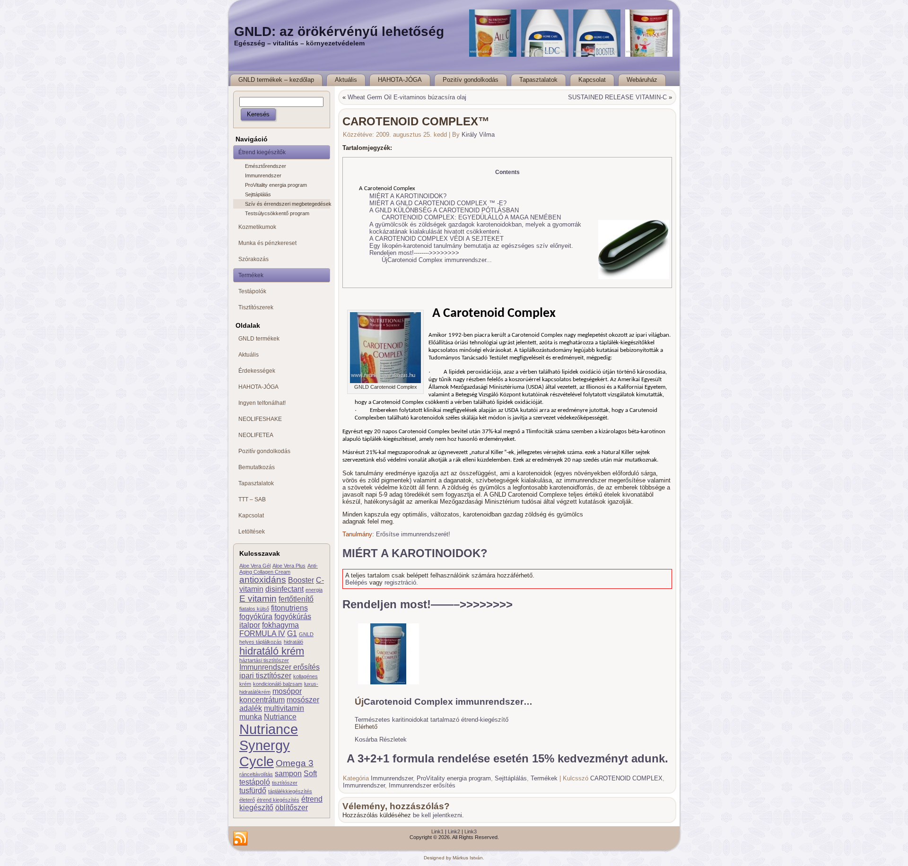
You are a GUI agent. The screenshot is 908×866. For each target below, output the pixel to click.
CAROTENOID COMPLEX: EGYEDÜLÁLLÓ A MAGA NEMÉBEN (471, 217)
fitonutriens (289, 608)
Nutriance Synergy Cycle (268, 745)
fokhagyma (280, 625)
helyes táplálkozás (260, 642)
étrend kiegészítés (278, 800)
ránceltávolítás (256, 774)
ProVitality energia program (276, 185)
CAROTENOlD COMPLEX (626, 778)
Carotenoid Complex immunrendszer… (448, 702)
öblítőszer (291, 808)
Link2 (454, 831)
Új (384, 259)
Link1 (437, 831)
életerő (247, 800)
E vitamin (258, 599)
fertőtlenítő (296, 599)
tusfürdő (252, 791)
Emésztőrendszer (265, 166)
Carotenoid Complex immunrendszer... (439, 259)
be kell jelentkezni (437, 815)
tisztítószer (284, 783)
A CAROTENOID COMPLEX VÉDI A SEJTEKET (436, 238)
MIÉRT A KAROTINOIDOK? (407, 196)
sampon (288, 774)
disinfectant (284, 589)
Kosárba (366, 739)
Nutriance (280, 717)
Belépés (356, 582)
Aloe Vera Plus (289, 566)
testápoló (254, 782)
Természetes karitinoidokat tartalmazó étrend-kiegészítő (431, 719)
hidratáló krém (271, 651)
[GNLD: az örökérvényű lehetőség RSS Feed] (240, 838)
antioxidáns (262, 580)
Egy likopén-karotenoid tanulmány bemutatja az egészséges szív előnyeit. (471, 245)
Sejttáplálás (258, 194)
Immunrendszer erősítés (279, 667)
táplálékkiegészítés (290, 791)
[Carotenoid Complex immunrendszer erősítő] (388, 685)
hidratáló (293, 642)
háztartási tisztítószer (264, 660)
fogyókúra (255, 616)
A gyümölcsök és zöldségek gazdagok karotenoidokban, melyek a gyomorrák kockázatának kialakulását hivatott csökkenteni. (475, 228)
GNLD (306, 634)
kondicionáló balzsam (277, 684)
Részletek (393, 739)
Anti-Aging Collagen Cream (278, 569)
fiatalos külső (254, 609)
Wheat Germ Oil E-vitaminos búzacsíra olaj (407, 97)
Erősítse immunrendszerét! (413, 534)
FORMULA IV (262, 634)
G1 (292, 634)
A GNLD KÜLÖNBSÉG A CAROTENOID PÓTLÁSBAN (444, 210)
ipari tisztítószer (265, 676)
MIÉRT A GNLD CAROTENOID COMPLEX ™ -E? (437, 203)
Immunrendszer (263, 175)
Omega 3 (295, 763)
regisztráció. (401, 582)
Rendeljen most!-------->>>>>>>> (414, 252)
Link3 (470, 831)
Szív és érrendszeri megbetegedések (287, 204)
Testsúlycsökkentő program (277, 213)
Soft (310, 774)
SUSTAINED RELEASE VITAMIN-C (617, 97)
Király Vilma (478, 134)
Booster (301, 580)
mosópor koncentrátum (270, 695)
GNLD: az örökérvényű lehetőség (339, 31)
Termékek (544, 778)
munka (250, 717)
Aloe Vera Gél (255, 566)
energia (314, 590)
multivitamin (284, 708)
